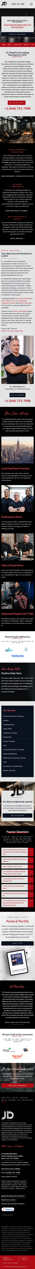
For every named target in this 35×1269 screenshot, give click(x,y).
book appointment (17, 395)
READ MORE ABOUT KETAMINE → (17, 211)
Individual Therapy (10, 733)
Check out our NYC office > (13, 1204)
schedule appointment (17, 34)
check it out (17, 943)
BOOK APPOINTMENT (17, 815)
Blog (19, 1100)
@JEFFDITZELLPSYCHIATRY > (13, 1196)
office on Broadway (20, 311)
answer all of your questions (12, 331)
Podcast (4, 1100)
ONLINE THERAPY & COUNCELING (17, 151)
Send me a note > (9, 1200)
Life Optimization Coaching (13, 750)
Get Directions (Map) (10, 1169)
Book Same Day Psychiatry (17, 1022)
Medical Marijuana (10, 754)
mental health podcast (17, 917)
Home (3, 44)
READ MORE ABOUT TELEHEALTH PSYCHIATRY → (17, 177)
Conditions (18, 44)
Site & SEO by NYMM (10, 1263)
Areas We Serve (27, 1100)
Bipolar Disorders (25, 303)
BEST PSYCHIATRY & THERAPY (17, 218)
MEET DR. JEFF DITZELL (10, 250)
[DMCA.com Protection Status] (7, 1215)
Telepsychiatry (8, 725)
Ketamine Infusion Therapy (13, 716)
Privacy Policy (25, 1258)
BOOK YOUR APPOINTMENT (17, 1085)
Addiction (23, 301)
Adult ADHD (5, 301)
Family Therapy (9, 741)
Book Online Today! (16, 102)
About (9, 44)
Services (26, 44)
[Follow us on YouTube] (4, 1102)
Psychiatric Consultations (13, 766)
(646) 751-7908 (17, 4)
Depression (28, 298)
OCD (17, 301)
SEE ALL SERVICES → (17, 238)
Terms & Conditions (7, 1258)
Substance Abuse (8, 303)
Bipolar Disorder (9, 770)
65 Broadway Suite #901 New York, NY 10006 (12, 1157)
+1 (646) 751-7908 (18, 108)
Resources (12, 1100)
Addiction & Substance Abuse (14, 758)
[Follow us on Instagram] (2, 1102)
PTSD (12, 301)
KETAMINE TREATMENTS (17, 185)
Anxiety (20, 298)
